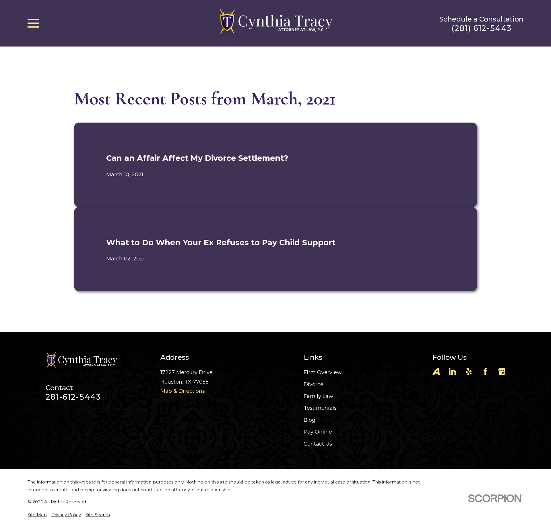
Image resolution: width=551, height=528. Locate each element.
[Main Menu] (33, 23)
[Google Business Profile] (501, 371)
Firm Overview (323, 372)
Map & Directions (182, 391)
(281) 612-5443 (481, 28)
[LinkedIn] (452, 371)
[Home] (275, 23)
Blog (309, 420)
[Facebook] (485, 371)
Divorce (313, 384)
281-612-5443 (73, 397)
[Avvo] (436, 371)
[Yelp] (468, 371)
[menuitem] (37, 515)
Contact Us (318, 444)
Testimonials (320, 408)
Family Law (318, 396)
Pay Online (318, 432)
